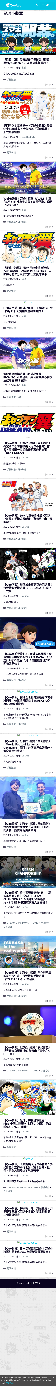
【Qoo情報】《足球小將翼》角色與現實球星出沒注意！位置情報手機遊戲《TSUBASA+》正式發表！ (27, 976)
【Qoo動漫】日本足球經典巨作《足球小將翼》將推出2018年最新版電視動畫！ (28, 1250)
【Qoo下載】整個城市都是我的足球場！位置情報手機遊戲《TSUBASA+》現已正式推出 (28, 588)
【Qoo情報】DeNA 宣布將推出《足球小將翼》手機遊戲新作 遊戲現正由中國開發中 (27, 519)
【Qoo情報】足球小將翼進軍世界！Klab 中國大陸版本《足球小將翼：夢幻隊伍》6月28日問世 (27, 1124)
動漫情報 (11, 152)
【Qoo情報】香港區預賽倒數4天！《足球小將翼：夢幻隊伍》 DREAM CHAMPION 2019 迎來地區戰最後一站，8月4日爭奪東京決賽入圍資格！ (27, 897)
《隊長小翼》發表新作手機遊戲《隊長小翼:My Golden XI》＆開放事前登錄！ (27, 61)
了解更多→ (10, 1383)
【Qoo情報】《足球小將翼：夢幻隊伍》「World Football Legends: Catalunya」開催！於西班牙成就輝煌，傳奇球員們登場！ (28, 746)
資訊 (20, 397)
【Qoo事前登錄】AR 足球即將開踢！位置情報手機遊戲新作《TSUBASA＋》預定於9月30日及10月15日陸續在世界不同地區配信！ (27, 658)
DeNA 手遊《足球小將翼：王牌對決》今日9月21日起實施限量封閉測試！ (28, 309)
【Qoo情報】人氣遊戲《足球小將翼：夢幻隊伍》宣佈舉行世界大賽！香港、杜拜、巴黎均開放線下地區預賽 (28, 1167)
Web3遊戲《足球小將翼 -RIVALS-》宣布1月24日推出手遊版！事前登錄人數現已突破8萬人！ (27, 202)
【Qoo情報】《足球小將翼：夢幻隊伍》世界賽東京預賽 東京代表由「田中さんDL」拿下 (27, 1051)
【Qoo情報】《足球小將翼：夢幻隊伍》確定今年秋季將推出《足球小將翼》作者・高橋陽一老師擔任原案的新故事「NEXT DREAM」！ (27, 448)
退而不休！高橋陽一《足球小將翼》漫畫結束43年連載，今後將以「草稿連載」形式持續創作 (27, 129)
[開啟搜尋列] (37, 5)
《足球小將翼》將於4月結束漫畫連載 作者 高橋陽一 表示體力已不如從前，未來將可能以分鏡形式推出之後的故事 (27, 271)
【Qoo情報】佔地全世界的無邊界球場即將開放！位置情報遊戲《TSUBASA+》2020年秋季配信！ (28, 701)
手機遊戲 (11, 79)
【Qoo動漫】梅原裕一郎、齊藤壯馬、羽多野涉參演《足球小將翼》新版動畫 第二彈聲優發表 (28, 1212)
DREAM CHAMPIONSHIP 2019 (22, 922)
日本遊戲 (22, 221)
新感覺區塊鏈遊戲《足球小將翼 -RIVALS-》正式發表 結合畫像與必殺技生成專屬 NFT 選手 (27, 377)
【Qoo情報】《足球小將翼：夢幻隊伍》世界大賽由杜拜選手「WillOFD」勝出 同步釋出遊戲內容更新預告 (27, 827)
